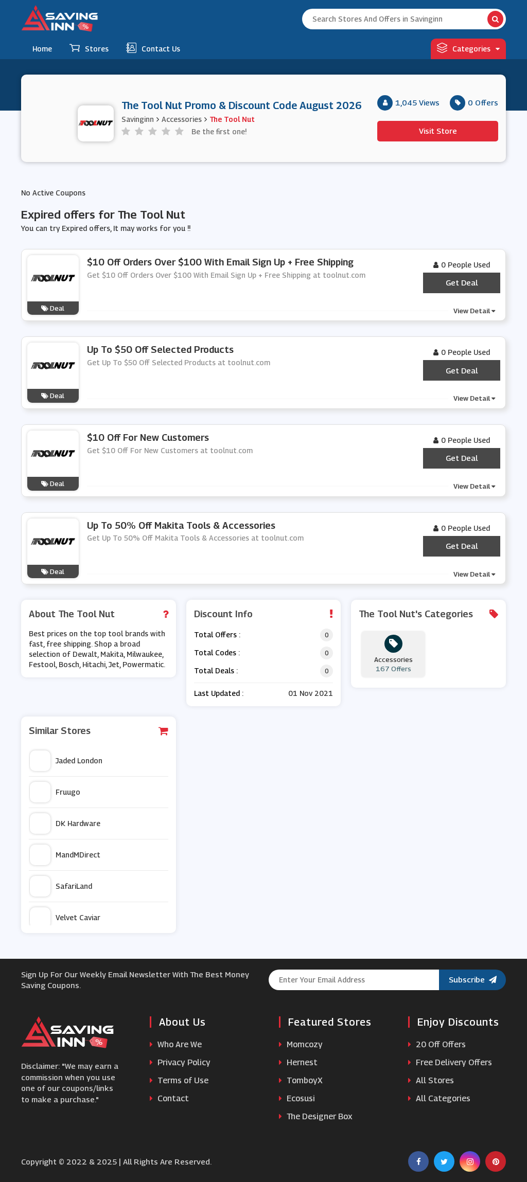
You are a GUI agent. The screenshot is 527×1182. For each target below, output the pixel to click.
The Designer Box (319, 1116)
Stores (97, 48)
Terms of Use (181, 1080)
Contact (172, 1098)
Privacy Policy (182, 1062)
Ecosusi (300, 1098)
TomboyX (304, 1080)
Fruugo (68, 791)
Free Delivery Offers (453, 1062)
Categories (471, 48)
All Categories (442, 1098)
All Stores (434, 1080)
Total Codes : (217, 652)
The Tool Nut (232, 119)
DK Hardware (78, 823)
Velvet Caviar (78, 917)
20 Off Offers (440, 1044)
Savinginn (137, 119)
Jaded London (79, 760)
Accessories (182, 119)
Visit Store (438, 130)
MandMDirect (78, 854)
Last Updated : (218, 693)
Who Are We (178, 1044)
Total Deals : (216, 670)
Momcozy (304, 1044)
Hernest (301, 1062)
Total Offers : (217, 634)
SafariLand (74, 886)
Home (42, 48)
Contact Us (161, 48)
